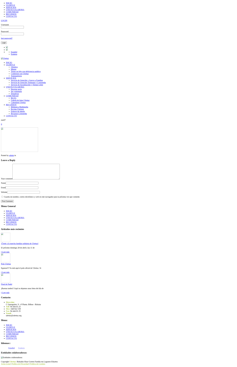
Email (3, 188)
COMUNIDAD (12, 12)
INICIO (9, 3)
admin (11, 155)
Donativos (15, 94)
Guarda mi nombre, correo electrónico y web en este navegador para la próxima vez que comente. (42, 197)
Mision (13, 69)
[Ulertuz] (5, 58)
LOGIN (4, 20)
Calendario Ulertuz (18, 102)
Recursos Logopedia (19, 114)
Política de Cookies (37, 364)
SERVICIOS (11, 7)
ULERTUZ (10, 5)
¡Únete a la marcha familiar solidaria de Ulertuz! (19, 243)
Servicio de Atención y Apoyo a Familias (27, 80)
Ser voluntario (16, 91)
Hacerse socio (16, 89)
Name (3, 183)
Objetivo (14, 67)
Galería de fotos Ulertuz (20, 100)
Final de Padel (6, 284)
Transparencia (16, 76)
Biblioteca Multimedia (19, 107)
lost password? (6, 38)
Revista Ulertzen (17, 109)
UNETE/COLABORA (15, 10)
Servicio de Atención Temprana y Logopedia (28, 82)
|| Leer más (5, 252)
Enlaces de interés (18, 111)
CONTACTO (11, 16)
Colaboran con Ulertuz (20, 74)
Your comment (6, 179)
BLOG (13, 98)
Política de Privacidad (20, 364)
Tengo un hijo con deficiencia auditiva (26, 71)
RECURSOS (11, 14)
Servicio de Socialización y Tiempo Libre (27, 85)
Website (4, 192)
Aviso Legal (5, 364)
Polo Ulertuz (6, 264)
